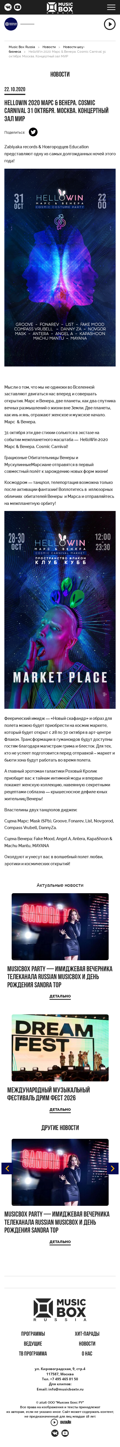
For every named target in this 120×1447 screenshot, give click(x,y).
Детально (60, 996)
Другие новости (60, 1128)
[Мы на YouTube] (17, 7)
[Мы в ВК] (8, 7)
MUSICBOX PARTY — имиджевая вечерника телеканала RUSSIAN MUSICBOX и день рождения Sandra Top (59, 977)
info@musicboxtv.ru (66, 1389)
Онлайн (65, 1423)
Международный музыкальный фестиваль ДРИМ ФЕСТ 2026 (48, 1094)
